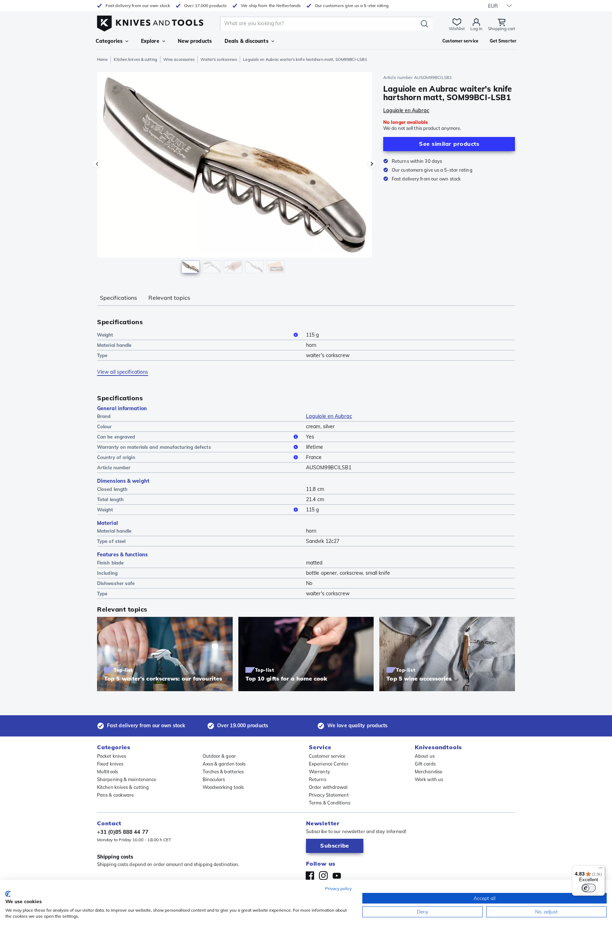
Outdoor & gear (219, 756)
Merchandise (428, 771)
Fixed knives (110, 764)
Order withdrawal (328, 787)
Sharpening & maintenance (126, 779)
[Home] (150, 22)
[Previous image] (97, 163)
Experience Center (328, 764)
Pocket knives (111, 756)
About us (425, 756)
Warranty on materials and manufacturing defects (154, 447)
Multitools (107, 771)
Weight (105, 335)
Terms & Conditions (329, 802)
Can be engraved (116, 437)
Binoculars (214, 779)
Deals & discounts (246, 41)
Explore (150, 41)
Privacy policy (338, 888)
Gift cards (425, 764)
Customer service (327, 756)
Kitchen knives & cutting (135, 59)
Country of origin (116, 457)
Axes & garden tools (224, 764)
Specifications (118, 297)
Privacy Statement (329, 795)
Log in (476, 28)
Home (102, 59)
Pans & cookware (115, 795)
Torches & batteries (223, 771)
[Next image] (371, 163)
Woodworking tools (223, 787)
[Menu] (600, 869)
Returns (317, 779)
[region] (234, 174)
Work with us (429, 779)
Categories (109, 41)
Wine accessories (179, 59)
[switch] (589, 888)
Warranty (319, 771)
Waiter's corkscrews (218, 59)
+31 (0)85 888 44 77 (122, 831)
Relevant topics (169, 297)
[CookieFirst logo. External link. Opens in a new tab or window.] (8, 894)
